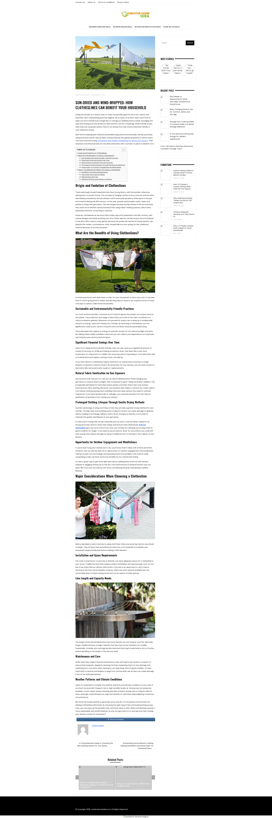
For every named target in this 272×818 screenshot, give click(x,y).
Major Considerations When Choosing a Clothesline (99, 170)
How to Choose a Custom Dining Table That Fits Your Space (182, 186)
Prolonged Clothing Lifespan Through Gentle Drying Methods (103, 165)
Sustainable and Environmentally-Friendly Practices (99, 158)
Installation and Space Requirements (94, 172)
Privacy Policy (123, 2)
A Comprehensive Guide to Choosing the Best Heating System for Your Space (95, 744)
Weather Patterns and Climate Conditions (97, 179)
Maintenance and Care (90, 177)
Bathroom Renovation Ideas (148, 27)
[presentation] (77, 777)
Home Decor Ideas (171, 27)
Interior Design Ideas (122, 27)
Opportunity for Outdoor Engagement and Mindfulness (101, 167)
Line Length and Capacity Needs (93, 175)
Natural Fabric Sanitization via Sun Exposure (97, 163)
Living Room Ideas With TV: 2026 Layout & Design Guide (96, 785)
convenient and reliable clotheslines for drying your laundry (123, 140)
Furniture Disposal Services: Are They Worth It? (183, 214)
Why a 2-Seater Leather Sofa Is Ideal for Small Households (183, 228)
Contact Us (80, 2)
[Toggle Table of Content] (122, 150)
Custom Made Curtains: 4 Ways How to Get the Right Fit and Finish (133, 785)
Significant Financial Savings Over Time (95, 160)
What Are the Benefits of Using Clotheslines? (96, 156)
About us (91, 2)
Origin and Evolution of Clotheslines (92, 153)
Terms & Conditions (106, 2)
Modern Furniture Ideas (99, 27)
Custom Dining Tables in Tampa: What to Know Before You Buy (183, 172)
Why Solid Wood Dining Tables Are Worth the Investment (182, 200)
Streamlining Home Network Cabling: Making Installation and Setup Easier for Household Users (137, 746)
